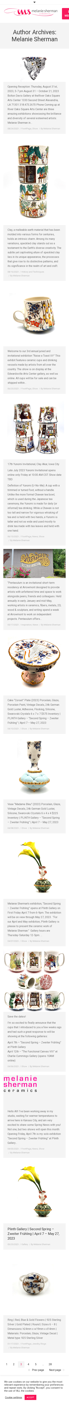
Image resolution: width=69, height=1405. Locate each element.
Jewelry (36, 1344)
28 (50, 1364)
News (35, 536)
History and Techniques (32, 272)
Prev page (38, 1370)
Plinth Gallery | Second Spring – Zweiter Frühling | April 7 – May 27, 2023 (33, 1233)
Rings (43, 1344)
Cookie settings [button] (13, 1397)
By (50, 128)
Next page (55, 1370)
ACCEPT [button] (30, 1397)
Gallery (24, 1244)
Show (35, 128)
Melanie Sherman (35, 39)
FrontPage (26, 128)
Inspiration (26, 624)
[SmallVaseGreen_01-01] (34, 1192)
